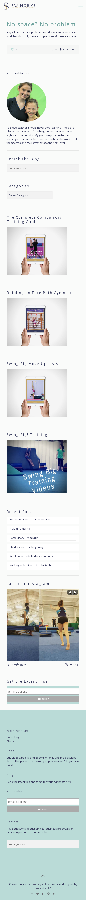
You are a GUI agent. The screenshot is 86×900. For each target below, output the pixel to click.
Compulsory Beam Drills (24, 538)
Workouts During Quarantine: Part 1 (31, 519)
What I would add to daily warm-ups (31, 556)
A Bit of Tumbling (20, 528)
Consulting (13, 737)
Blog (10, 775)
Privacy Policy (41, 884)
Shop (11, 751)
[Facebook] (32, 894)
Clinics (10, 741)
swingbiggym (18, 664)
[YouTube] (43, 894)
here (9, 765)
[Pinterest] (48, 894)
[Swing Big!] (19, 6)
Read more (69, 49)
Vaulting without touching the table (30, 565)
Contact (13, 822)
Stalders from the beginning (26, 547)
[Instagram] (54, 894)
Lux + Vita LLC (43, 888)
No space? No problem (41, 24)
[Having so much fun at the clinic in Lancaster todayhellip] (43, 625)
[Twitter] (38, 894)
